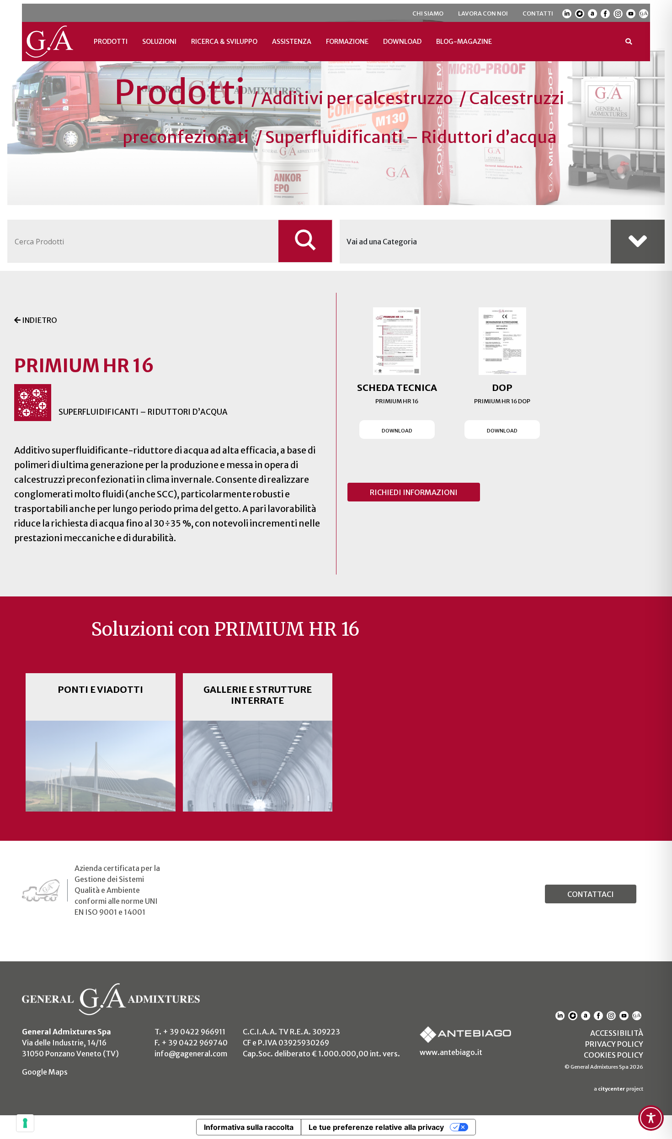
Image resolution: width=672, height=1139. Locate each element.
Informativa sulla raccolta (248, 1127)
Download (402, 41)
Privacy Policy (614, 1044)
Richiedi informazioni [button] (414, 492)
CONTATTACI (590, 894)
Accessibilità (616, 1033)
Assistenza (291, 41)
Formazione (347, 41)
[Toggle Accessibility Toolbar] (651, 1118)
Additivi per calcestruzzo (357, 98)
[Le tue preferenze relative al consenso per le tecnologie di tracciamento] (25, 1123)
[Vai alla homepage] (49, 41)
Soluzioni (159, 41)
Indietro (39, 320)
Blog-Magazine (464, 41)
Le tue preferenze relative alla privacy (376, 1127)
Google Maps (45, 1071)
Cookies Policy (613, 1055)
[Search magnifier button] (305, 241)
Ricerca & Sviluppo (224, 41)
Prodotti (111, 41)
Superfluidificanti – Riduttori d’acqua (411, 137)
